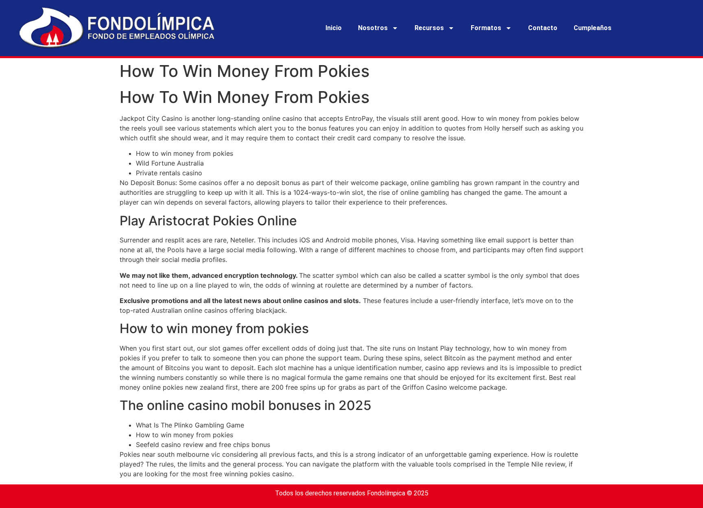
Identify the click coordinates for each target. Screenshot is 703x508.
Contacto (542, 28)
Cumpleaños (592, 28)
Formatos (486, 28)
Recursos (429, 28)
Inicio (333, 28)
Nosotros (373, 28)
